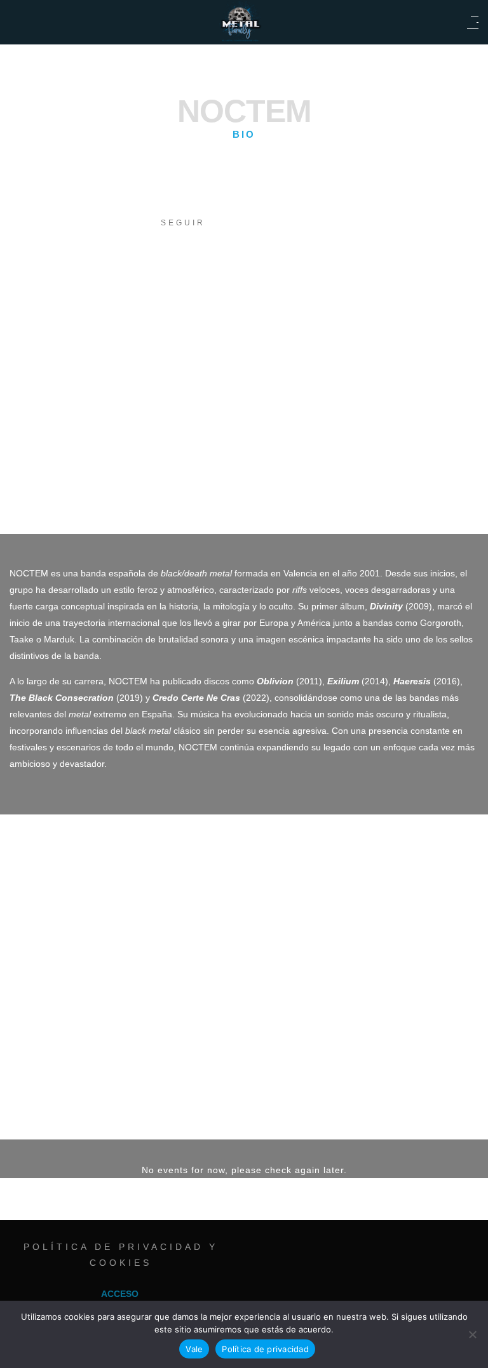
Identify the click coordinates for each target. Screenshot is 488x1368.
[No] (472, 1334)
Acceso (120, 1294)
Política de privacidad (265, 1349)
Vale (194, 1349)
